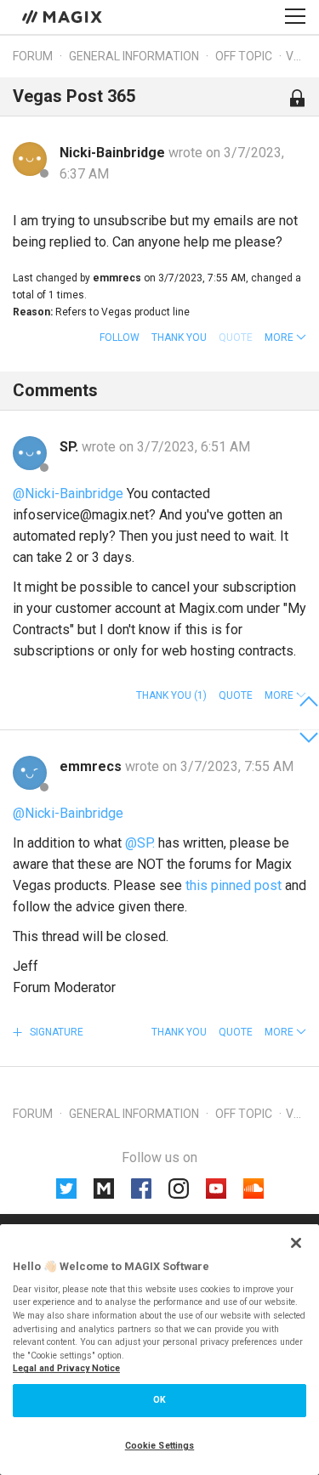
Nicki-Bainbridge (114, 153)
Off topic (243, 56)
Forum (33, 56)
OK (159, 1399)
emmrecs (92, 766)
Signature (55, 1032)
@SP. (140, 843)
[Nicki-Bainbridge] (30, 159)
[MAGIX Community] (63, 16)
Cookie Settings (160, 1445)
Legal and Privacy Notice (66, 1368)
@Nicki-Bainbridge (68, 493)
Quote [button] (236, 695)
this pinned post (233, 885)
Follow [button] (120, 337)
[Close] (296, 1243)
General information (134, 56)
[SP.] (30, 453)
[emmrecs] (30, 773)
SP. (71, 447)
